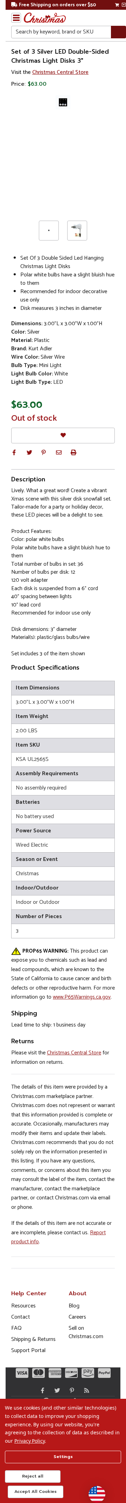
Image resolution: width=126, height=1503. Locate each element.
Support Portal (28, 1350)
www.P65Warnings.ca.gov (82, 997)
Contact (20, 1317)
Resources (23, 1306)
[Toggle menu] (16, 18)
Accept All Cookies (35, 1491)
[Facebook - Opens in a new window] (41, 1390)
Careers (77, 1317)
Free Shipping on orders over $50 (57, 5)
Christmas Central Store (60, 72)
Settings (63, 1457)
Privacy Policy (29, 1440)
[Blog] (85, 1390)
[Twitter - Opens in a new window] (55, 1390)
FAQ (16, 1328)
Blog (74, 1306)
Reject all (32, 1476)
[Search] (118, 32)
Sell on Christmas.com (86, 1332)
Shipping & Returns (33, 1339)
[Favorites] (63, 435)
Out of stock (34, 418)
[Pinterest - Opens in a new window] (70, 1390)
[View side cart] (123, 5)
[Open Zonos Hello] (93, 1491)
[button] (14, 452)
